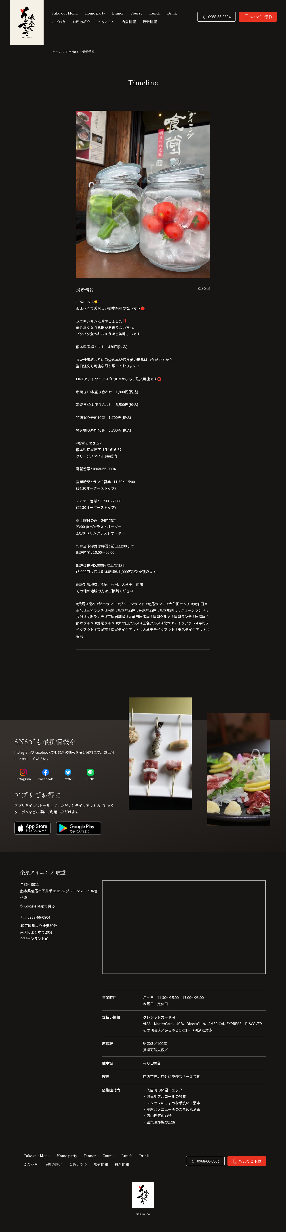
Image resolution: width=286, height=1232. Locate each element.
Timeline (71, 51)
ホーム (57, 51)
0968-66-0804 (38, 917)
